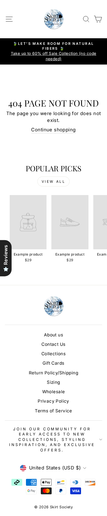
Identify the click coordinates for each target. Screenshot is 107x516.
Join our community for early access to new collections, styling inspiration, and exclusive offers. (52, 439)
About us (53, 335)
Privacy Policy (53, 401)
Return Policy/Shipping (53, 373)
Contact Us (53, 344)
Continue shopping (53, 129)
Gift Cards (53, 363)
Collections (53, 353)
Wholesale (53, 391)
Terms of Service (53, 410)
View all (54, 181)
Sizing (53, 382)
